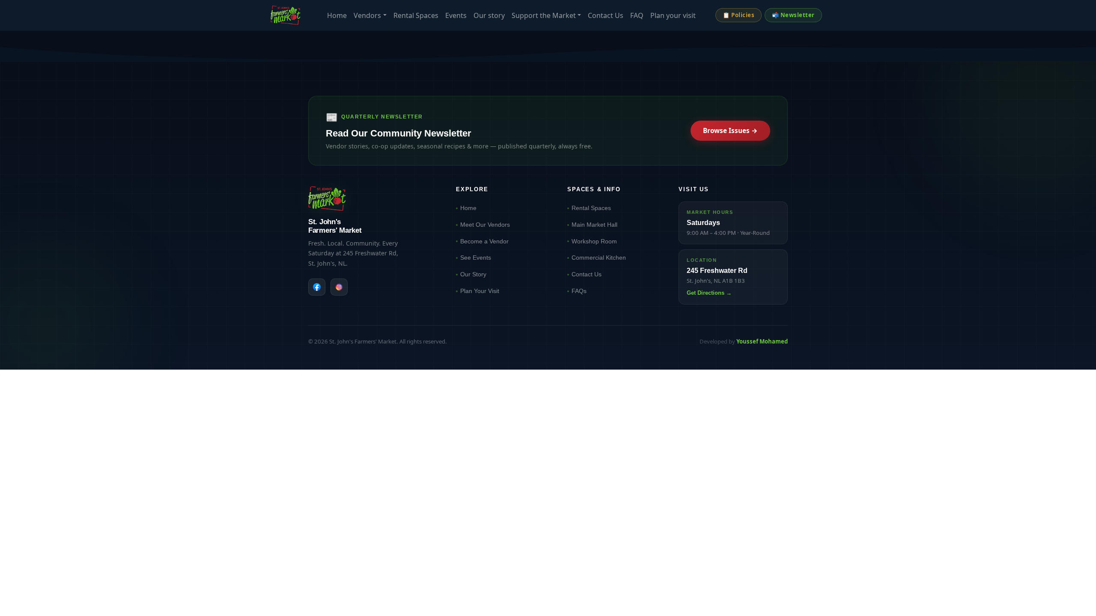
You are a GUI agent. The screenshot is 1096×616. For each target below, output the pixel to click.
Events (456, 15)
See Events (475, 257)
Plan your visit (673, 15)
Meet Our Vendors (485, 224)
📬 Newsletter (793, 15)
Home (337, 15)
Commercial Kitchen (599, 257)
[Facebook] (316, 287)
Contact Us (605, 15)
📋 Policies (738, 15)
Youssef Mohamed (762, 341)
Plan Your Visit (479, 290)
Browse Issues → (730, 130)
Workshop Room (594, 241)
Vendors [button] (367, 15)
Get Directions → (709, 293)
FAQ (636, 15)
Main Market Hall (594, 224)
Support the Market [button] (544, 15)
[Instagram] (339, 287)
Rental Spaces (415, 15)
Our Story (473, 274)
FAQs (579, 290)
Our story (489, 15)
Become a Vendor (484, 241)
